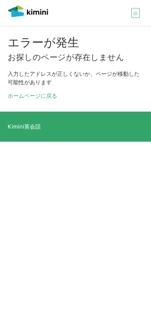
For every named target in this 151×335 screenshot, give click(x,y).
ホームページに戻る (32, 95)
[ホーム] (28, 16)
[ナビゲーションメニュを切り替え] (135, 13)
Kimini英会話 (24, 126)
